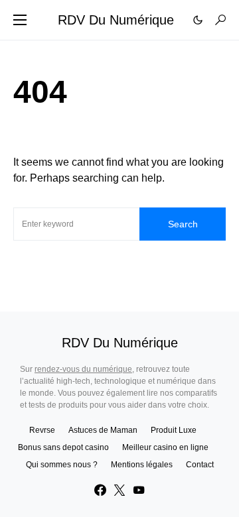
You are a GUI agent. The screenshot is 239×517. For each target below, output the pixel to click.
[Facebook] (100, 490)
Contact (200, 464)
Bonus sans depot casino (63, 447)
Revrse (42, 430)
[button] (20, 20)
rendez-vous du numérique (83, 369)
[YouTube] (139, 490)
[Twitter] (119, 490)
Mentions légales (142, 464)
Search (183, 224)
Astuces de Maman (102, 430)
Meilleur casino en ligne (165, 447)
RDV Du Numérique (116, 20)
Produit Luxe (174, 430)
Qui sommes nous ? (62, 464)
